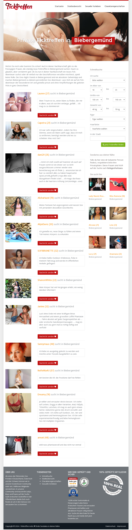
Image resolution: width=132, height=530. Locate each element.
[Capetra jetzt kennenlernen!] (18, 131)
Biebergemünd (67, 93)
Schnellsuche (47, 476)
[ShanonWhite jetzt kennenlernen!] (18, 288)
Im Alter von (95, 85)
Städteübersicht (74, 6)
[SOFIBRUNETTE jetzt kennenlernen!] (18, 259)
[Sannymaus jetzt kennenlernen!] (18, 352)
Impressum (121, 526)
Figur (92, 114)
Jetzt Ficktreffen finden (114, 144)
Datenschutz (111, 526)
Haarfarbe (94, 124)
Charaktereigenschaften (115, 6)
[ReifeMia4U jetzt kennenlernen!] (18, 378)
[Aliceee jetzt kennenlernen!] (97, 213)
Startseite (59, 6)
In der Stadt (95, 134)
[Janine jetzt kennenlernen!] (18, 314)
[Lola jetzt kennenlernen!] (118, 213)
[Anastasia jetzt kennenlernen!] (118, 242)
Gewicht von (95, 105)
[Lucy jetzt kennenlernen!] (97, 242)
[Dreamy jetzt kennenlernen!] (18, 402)
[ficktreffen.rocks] (18, 6)
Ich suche (94, 76)
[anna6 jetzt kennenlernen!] (18, 445)
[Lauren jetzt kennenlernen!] (18, 101)
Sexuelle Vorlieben (93, 6)
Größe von (95, 95)
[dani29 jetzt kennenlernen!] (18, 163)
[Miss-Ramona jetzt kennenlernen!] (118, 184)
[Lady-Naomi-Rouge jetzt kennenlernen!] (97, 184)
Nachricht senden (46, 115)
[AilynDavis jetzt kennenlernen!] (18, 232)
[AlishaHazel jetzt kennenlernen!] (18, 206)
